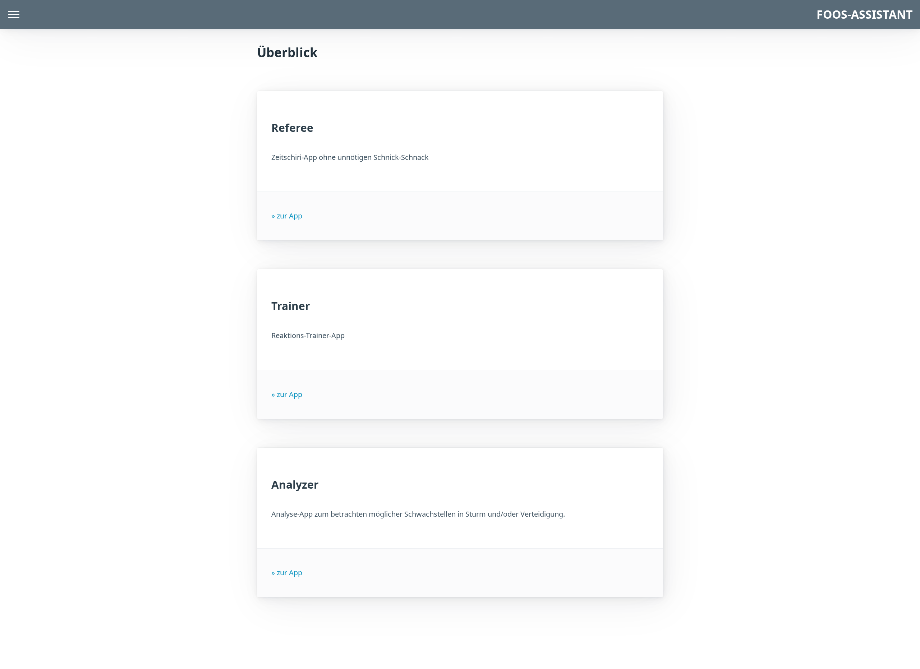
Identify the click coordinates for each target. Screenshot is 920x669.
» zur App (286, 216)
